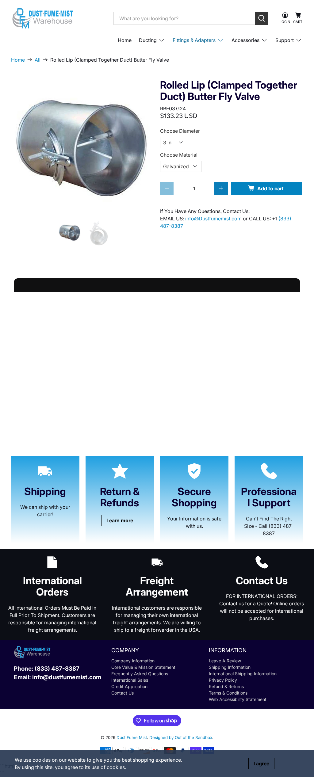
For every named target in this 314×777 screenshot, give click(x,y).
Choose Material (178, 155)
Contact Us (122, 692)
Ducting (148, 40)
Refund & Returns (226, 686)
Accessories (245, 40)
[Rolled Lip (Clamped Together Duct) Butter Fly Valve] (82, 146)
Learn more (119, 520)
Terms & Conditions (228, 692)
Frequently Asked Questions (139, 673)
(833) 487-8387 (57, 668)
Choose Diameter (180, 131)
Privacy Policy (223, 680)
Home (125, 40)
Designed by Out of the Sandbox (180, 737)
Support (284, 40)
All (37, 59)
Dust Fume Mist (132, 737)
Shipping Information (230, 667)
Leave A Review (225, 660)
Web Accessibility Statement (237, 699)
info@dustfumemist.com (66, 677)
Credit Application (129, 686)
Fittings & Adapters (194, 40)
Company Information (133, 660)
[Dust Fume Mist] (58, 18)
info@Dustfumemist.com (214, 218)
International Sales (129, 680)
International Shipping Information (243, 673)
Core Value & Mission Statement (143, 667)
